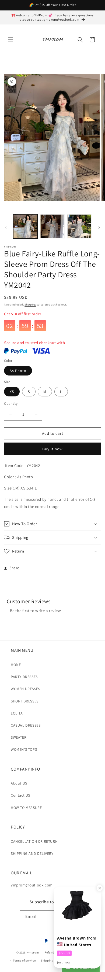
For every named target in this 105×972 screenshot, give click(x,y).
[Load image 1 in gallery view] (25, 226)
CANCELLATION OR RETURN (34, 841)
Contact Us (83, 967)
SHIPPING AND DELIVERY (32, 853)
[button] (11, 40)
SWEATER (18, 737)
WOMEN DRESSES (25, 688)
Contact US (20, 795)
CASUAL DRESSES (25, 725)
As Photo (18, 370)
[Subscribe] (79, 916)
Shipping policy (52, 960)
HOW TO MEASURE (26, 807)
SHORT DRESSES (24, 701)
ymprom (33, 952)
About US (19, 783)
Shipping (30, 304)
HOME (16, 664)
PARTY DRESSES (24, 676)
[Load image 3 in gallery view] (79, 226)
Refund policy (54, 952)
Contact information (82, 960)
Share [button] (14, 567)
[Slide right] (99, 228)
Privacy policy (79, 952)
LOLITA (17, 713)
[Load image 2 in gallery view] (52, 226)
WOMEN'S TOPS (24, 749)
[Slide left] (6, 228)
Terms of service (24, 960)
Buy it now (52, 448)
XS (12, 391)
